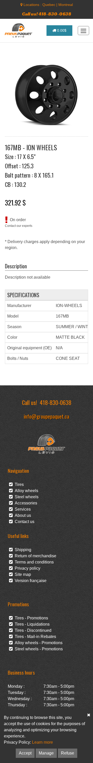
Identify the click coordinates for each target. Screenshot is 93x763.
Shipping (22, 550)
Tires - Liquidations (31, 624)
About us (22, 515)
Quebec (48, 5)
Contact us (23, 521)
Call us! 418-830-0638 (46, 14)
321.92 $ (15, 202)
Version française (30, 580)
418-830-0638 (55, 402)
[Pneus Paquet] (19, 30)
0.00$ (61, 30)
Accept (25, 753)
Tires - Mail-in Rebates (34, 636)
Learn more (42, 742)
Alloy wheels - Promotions (38, 643)
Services (22, 509)
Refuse (67, 753)
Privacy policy (26, 568)
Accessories (25, 503)
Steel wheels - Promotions (38, 649)
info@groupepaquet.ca (46, 416)
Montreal (65, 5)
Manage (46, 753)
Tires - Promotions (30, 618)
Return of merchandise (34, 556)
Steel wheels (25, 497)
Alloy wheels (25, 490)
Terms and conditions (33, 562)
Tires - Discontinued (32, 630)
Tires (18, 484)
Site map (22, 574)
